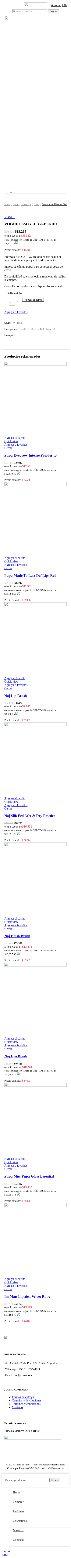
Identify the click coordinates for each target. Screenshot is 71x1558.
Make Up (26, 204)
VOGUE (9, 217)
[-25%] (35, 364)
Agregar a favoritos (15, 312)
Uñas (36, 204)
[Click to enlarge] (11, 191)
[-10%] (35, 725)
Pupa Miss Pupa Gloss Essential (29, 1176)
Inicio (7, 204)
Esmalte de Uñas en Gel (54, 204)
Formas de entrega (23, 1397)
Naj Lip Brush (15, 696)
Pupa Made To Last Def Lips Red (30, 576)
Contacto (17, 1407)
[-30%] (35, 965)
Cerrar (8, 448)
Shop (16, 204)
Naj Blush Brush (17, 936)
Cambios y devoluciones (26, 1400)
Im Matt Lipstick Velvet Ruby (27, 1296)
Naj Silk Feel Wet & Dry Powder (29, 816)
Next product (14, 210)
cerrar (5, 1554)
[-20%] (35, 845)
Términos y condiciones (26, 1403)
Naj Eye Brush (15, 1056)
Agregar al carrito (33, 299)
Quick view (11, 441)
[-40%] (35, 605)
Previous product (6, 210)
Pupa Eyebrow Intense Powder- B (30, 455)
